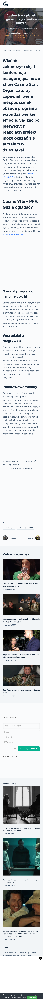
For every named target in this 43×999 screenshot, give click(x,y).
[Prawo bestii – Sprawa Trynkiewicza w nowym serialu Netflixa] (21, 857)
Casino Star (9, 528)
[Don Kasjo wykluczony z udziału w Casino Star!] (21, 675)
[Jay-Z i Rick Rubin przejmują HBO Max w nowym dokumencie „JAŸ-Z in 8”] (21, 805)
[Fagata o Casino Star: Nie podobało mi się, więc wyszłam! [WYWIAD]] (21, 640)
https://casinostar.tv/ (13, 234)
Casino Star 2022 (25, 528)
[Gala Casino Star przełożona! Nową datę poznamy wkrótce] (21, 569)
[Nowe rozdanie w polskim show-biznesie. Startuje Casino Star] (21, 605)
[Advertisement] (21, 261)
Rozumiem (32, 997)
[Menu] (39, 4)
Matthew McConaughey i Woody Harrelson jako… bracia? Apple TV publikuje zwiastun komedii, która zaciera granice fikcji (21, 933)
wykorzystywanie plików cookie (15, 997)
